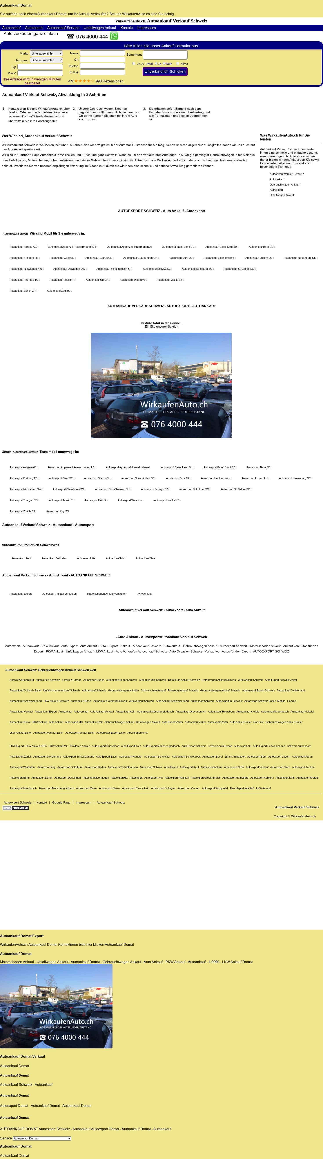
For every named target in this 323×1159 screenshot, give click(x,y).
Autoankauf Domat (15, 5)
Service (6, 1138)
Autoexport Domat (14, 1106)
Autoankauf (44, 1084)
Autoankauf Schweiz (16, 1084)
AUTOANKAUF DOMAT (19, 1129)
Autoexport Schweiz (54, 1129)
